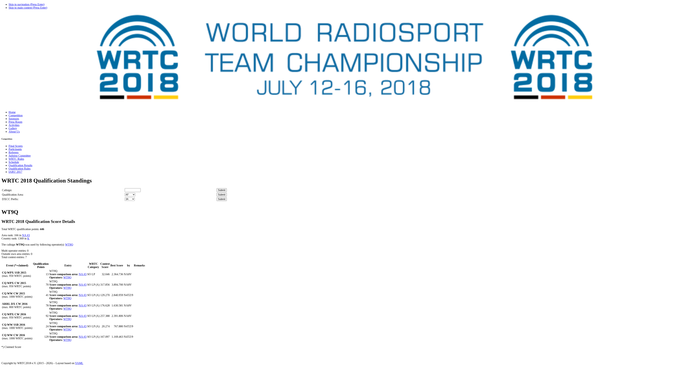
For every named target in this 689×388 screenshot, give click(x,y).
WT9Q (69, 244)
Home (12, 112)
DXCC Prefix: (10, 199)
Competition (16, 115)
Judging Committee (20, 155)
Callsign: (7, 190)
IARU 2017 (15, 171)
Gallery (13, 128)
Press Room (15, 121)
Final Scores (16, 145)
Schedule (14, 162)
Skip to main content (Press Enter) (28, 7)
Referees (13, 152)
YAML (79, 363)
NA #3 (26, 235)
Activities (14, 125)
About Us (14, 131)
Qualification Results (20, 165)
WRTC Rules (16, 158)
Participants (15, 149)
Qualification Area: (13, 194)
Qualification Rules (20, 168)
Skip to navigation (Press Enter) (26, 4)
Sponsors (14, 118)
